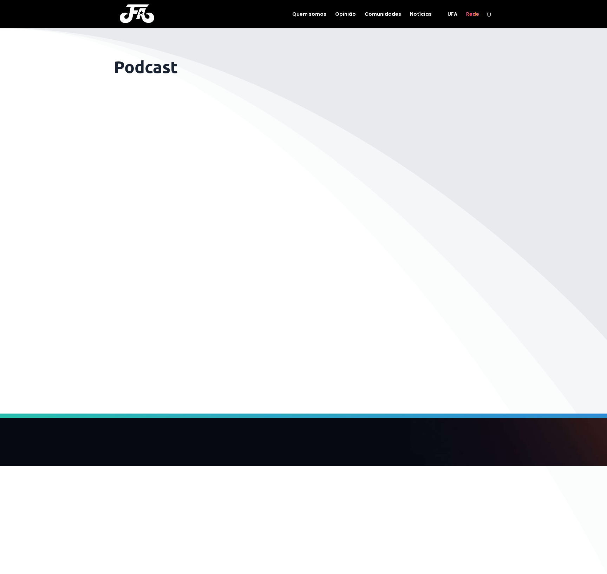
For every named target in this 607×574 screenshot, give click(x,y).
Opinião (345, 15)
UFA (452, 15)
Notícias (421, 15)
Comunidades (383, 15)
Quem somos (309, 15)
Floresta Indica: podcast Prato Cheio (181, 344)
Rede (472, 15)
